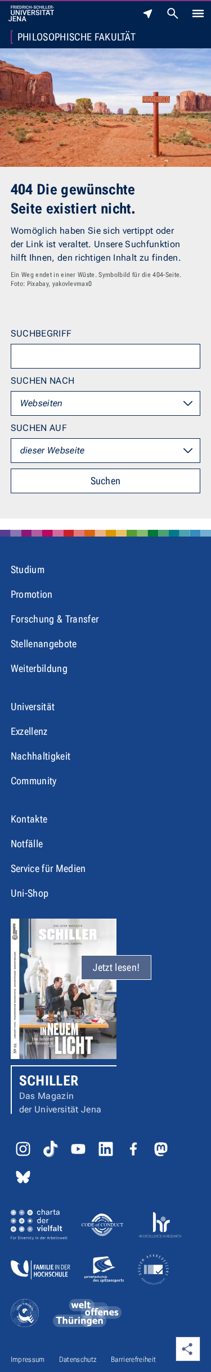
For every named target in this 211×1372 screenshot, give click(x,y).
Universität (33, 706)
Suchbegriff (41, 333)
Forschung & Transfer (54, 619)
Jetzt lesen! (116, 967)
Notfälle (27, 843)
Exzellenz (29, 731)
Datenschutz (78, 1359)
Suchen (106, 481)
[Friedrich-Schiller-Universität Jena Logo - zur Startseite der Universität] (31, 13)
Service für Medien (48, 868)
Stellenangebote (44, 643)
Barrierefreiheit (133, 1359)
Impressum (28, 1359)
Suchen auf (39, 427)
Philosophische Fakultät (76, 37)
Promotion (32, 594)
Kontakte (29, 819)
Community (34, 781)
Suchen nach (43, 380)
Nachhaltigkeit (40, 756)
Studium (27, 569)
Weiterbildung (39, 668)
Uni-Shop (30, 893)
